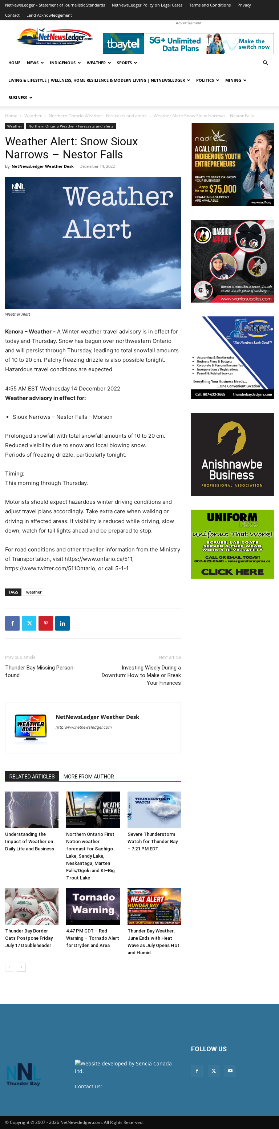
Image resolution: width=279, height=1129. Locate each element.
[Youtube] (230, 1071)
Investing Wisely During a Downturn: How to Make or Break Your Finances (141, 675)
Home (14, 62)
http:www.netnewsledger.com (84, 727)
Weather (96, 62)
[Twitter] (29, 623)
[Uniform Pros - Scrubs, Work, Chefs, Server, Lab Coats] (232, 544)
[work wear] (232, 261)
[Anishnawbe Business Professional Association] (232, 454)
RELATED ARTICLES (32, 777)
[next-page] (21, 967)
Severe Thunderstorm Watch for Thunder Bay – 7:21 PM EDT (153, 841)
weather (34, 592)
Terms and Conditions (210, 5)
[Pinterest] (46, 623)
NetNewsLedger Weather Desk (43, 166)
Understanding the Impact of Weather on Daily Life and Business (29, 841)
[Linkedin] (62, 623)
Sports (124, 62)
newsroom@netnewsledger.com (114, 1093)
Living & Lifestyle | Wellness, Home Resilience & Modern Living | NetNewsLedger (96, 80)
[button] (265, 63)
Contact (12, 15)
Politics (205, 80)
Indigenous (63, 62)
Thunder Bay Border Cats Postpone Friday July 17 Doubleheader (29, 938)
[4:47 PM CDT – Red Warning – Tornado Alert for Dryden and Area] (93, 906)
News (33, 62)
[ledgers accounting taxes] (232, 357)
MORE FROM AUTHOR (89, 777)
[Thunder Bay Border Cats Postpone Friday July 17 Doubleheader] (31, 906)
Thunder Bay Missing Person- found (40, 671)
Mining (233, 80)
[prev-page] (9, 967)
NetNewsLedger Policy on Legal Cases (147, 5)
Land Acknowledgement (49, 15)
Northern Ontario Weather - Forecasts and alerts (98, 116)
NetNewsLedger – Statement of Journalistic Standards (55, 5)
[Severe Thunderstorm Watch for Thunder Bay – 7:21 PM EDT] (154, 810)
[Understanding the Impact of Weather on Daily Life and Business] (31, 810)
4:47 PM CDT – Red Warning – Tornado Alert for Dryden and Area (92, 938)
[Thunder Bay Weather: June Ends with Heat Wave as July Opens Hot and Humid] (154, 906)
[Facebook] (12, 623)
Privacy (244, 5)
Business (17, 97)
